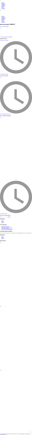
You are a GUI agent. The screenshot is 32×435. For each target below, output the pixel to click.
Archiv (3, 20)
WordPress (1, 434)
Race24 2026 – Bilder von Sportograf (7, 227)
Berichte (3, 220)
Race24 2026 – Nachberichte (4, 75)
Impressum (3, 7)
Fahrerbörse (3, 6)
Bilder (2, 221)
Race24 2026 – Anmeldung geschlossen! (7, 228)
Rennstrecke (3, 4)
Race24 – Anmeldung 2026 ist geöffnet (5, 115)
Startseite (3, 2)
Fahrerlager (3, 5)
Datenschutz (3, 8)
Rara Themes (22, 433)
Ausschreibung (4, 17)
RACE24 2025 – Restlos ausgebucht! (5, 215)
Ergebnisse (3, 3)
